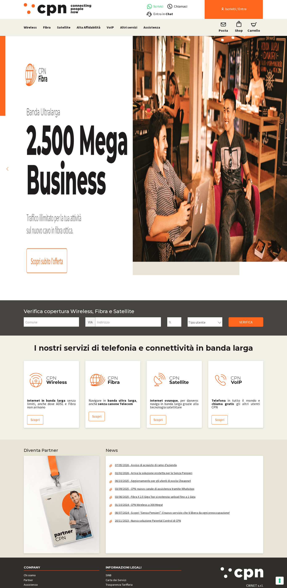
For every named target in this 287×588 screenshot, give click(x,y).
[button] (6, 168)
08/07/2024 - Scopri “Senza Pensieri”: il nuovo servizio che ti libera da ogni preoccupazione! (172, 513)
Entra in (163, 14)
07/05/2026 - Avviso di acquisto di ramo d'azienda (146, 465)
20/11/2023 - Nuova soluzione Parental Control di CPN (148, 521)
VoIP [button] (110, 27)
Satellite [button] (63, 27)
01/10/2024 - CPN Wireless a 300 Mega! (139, 505)
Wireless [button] (30, 27)
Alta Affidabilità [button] (88, 27)
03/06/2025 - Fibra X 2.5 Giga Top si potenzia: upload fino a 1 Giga (155, 497)
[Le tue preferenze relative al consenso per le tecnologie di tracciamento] (280, 581)
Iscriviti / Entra (235, 9)
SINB (108, 575)
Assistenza (152, 27)
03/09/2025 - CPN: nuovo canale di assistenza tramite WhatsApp (154, 489)
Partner (28, 580)
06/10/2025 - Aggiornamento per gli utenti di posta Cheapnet (153, 481)
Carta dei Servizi (116, 580)
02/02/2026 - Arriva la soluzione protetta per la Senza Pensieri (153, 473)
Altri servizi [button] (128, 27)
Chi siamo (30, 575)
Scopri (35, 420)
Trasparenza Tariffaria (119, 585)
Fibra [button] (47, 27)
